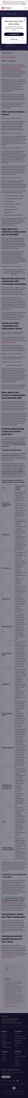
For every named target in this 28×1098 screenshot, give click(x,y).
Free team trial (14, 39)
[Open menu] (25, 8)
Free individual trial (14, 34)
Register (24, 3)
